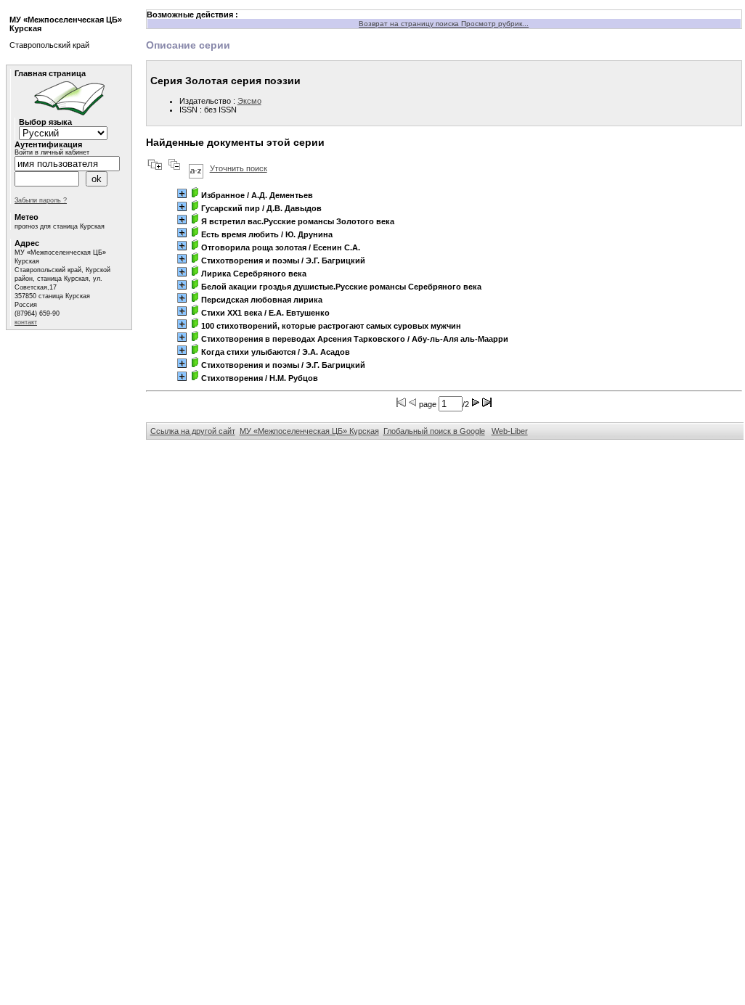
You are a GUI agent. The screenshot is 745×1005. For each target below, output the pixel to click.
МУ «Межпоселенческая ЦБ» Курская (309, 431)
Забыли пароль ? (41, 200)
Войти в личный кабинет (52, 152)
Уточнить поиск (238, 168)
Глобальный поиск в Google (434, 431)
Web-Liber (510, 431)
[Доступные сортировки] (196, 168)
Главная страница (50, 73)
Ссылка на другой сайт (192, 431)
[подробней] (182, 193)
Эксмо (249, 101)
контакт (26, 322)
